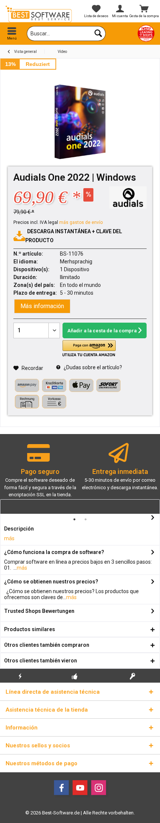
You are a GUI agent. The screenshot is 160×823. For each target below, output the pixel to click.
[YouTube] (80, 787)
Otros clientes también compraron (46, 645)
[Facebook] (61, 787)
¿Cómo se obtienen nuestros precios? (51, 582)
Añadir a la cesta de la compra (102, 330)
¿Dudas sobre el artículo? (92, 367)
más (9, 538)
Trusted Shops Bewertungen (39, 611)
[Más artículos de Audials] (128, 197)
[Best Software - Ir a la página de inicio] (40, 14)
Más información (42, 306)
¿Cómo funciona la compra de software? (54, 552)
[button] (89, 348)
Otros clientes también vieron (40, 661)
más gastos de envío (81, 222)
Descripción (19, 529)
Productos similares (29, 629)
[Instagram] (98, 787)
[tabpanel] (40, 473)
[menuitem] (12, 33)
